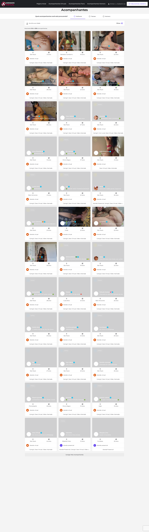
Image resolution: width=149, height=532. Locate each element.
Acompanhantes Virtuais (57, 4)
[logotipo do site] (8, 3)
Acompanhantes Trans (77, 4)
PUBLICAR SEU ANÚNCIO (138, 4)
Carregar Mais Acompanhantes (74, 454)
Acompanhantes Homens (96, 4)
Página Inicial (41, 4)
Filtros (118, 23)
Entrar (112, 4)
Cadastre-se (121, 4)
